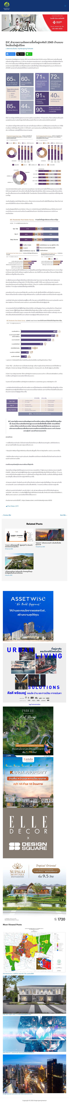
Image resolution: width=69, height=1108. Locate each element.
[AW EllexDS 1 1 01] (28, 833)
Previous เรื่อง (6, 515)
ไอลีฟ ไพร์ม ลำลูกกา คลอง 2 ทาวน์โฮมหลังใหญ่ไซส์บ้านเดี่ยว (17, 1014)
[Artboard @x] (34, 674)
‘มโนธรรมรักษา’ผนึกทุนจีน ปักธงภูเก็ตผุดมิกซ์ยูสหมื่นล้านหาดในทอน (18, 572)
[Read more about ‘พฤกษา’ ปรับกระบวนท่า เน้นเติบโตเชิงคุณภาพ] (50, 534)
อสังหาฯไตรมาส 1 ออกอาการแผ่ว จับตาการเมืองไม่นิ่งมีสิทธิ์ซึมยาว (18, 1053)
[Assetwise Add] (28, 616)
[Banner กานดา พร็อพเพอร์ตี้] (28, 782)
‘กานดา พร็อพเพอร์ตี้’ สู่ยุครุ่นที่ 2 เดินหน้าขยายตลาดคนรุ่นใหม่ (19, 546)
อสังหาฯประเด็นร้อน (12, 49)
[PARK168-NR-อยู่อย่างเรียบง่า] (28, 732)
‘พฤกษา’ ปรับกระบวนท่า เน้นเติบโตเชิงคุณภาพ (48, 544)
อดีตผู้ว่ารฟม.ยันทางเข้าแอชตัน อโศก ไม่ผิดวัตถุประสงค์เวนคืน (18, 1094)
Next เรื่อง (63, 515)
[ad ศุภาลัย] (34, 890)
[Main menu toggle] (65, 6)
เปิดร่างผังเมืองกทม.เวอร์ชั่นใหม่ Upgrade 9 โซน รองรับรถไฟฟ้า (18, 974)
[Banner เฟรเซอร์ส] (34, 23)
